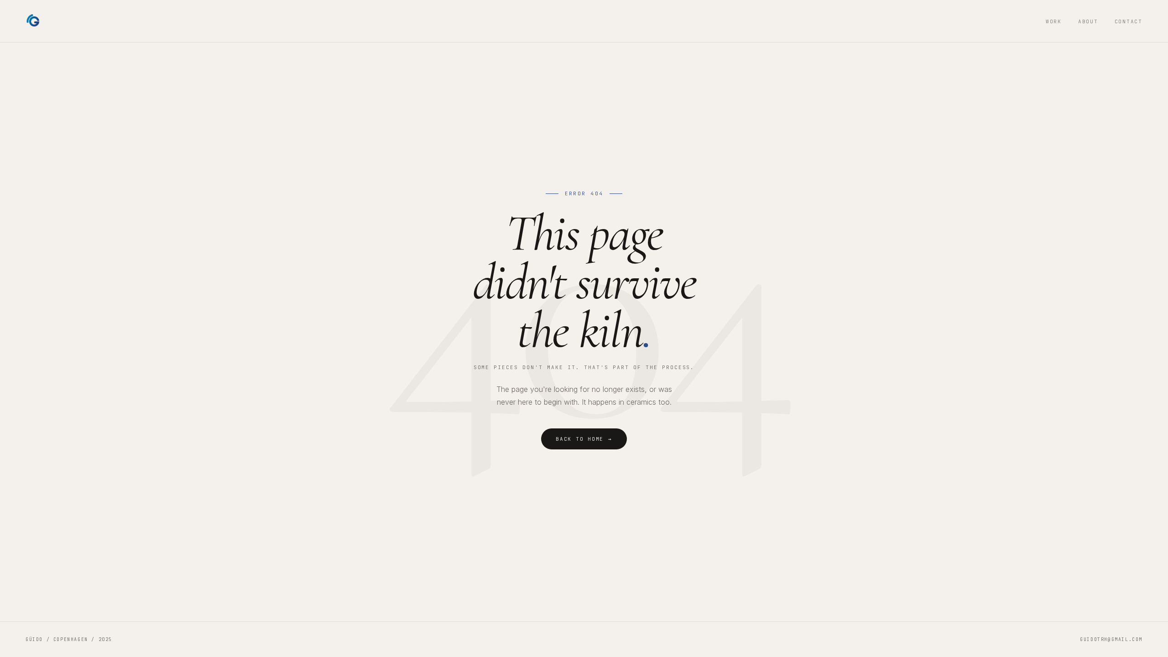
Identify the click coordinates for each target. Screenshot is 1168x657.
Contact (1128, 21)
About (1088, 21)
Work (1054, 21)
